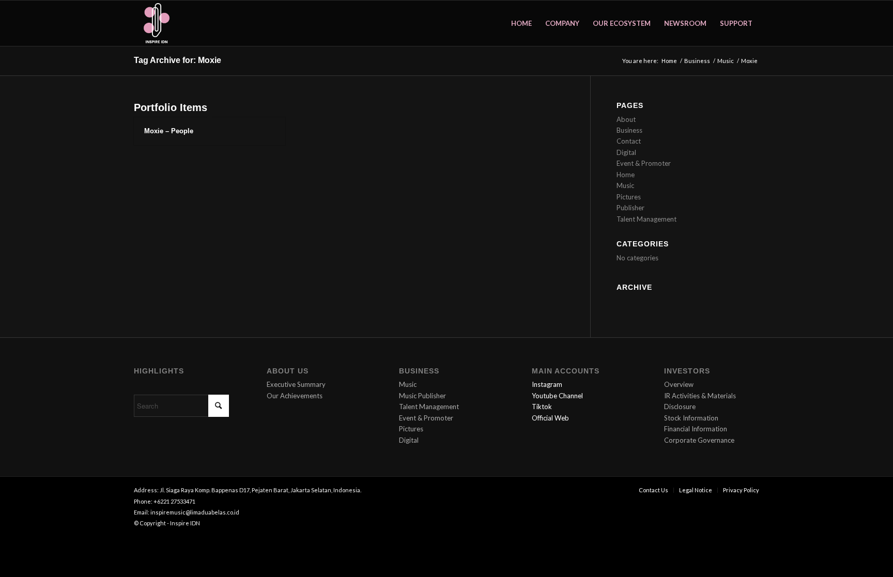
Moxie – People (168, 131)
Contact (629, 141)
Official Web (550, 418)
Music (625, 185)
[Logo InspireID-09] (156, 23)
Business (629, 130)
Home (626, 174)
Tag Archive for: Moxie (177, 60)
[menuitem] (521, 23)
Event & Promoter (644, 163)
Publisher (630, 208)
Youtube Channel (557, 396)
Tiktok (542, 406)
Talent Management (646, 219)
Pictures (629, 197)
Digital (626, 152)
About (626, 119)
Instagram (547, 384)
